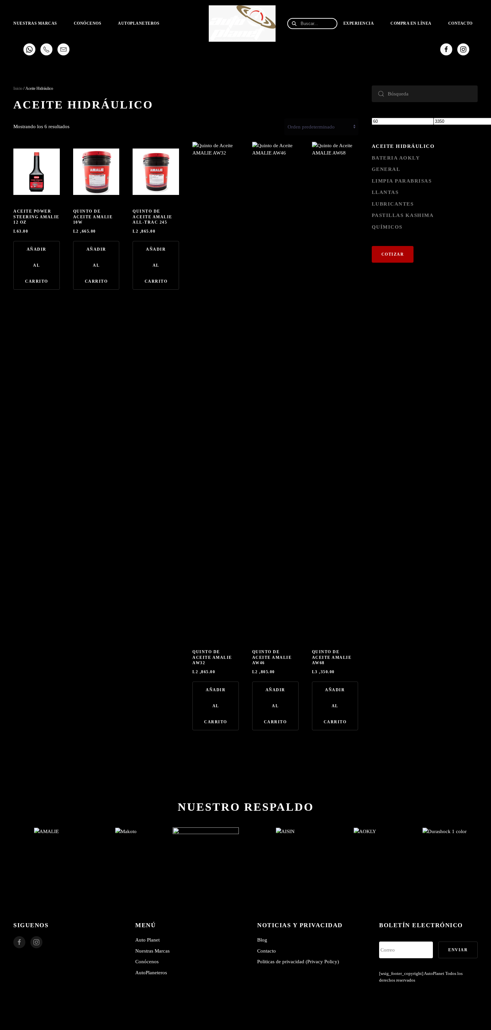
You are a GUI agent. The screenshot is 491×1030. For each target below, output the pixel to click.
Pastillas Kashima (403, 215)
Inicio (17, 88)
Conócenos (88, 23)
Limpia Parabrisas (402, 181)
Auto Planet (147, 940)
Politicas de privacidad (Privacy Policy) (298, 961)
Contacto (460, 23)
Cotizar (392, 254)
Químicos (387, 227)
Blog (262, 940)
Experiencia (358, 23)
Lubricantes (393, 204)
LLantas (385, 192)
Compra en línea (411, 23)
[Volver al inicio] (243, 23)
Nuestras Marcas (152, 951)
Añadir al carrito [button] (36, 265)
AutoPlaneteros (138, 23)
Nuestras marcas (35, 23)
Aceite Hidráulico (403, 146)
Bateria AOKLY (396, 158)
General (386, 169)
